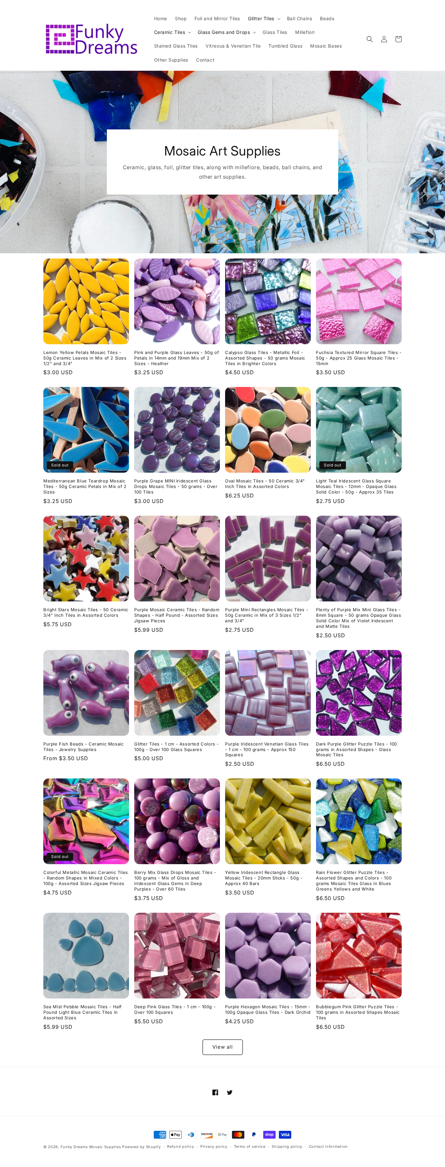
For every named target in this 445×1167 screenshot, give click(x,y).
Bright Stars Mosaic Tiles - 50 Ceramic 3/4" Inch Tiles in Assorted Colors (85, 612)
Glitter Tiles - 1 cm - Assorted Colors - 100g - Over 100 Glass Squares (176, 746)
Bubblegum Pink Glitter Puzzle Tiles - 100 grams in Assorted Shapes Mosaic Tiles (358, 1012)
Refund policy (180, 1146)
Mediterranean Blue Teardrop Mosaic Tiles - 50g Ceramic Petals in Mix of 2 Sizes (85, 486)
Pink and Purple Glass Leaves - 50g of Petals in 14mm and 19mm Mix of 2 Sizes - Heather (176, 358)
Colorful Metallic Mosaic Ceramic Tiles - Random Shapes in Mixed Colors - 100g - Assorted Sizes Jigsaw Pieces (85, 878)
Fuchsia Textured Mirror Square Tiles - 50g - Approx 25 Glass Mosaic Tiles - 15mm (359, 358)
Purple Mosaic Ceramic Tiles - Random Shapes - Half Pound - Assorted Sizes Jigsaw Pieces (177, 615)
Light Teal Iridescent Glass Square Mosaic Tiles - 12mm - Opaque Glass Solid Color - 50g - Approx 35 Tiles (356, 486)
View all (222, 1047)
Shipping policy (287, 1146)
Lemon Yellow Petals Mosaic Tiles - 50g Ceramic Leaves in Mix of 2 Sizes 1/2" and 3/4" (85, 358)
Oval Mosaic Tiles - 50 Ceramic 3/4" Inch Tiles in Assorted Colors (265, 483)
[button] (263, 18)
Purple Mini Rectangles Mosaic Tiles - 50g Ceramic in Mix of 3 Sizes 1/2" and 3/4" (266, 615)
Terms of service (250, 1146)
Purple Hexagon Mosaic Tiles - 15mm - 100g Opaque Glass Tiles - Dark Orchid (267, 1009)
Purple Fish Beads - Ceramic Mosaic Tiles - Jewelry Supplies (83, 746)
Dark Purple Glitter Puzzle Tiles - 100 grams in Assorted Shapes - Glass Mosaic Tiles (356, 749)
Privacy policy (213, 1146)
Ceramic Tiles (169, 32)
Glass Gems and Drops (224, 32)
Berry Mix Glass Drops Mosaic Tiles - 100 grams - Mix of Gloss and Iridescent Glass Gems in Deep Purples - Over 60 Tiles (175, 881)
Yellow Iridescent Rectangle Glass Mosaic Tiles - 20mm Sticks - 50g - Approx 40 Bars (263, 878)
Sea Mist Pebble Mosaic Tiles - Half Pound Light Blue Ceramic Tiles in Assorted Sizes (82, 1012)
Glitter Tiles (261, 18)
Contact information (328, 1146)
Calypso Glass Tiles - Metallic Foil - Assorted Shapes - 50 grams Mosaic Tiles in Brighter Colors (265, 358)
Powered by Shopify (141, 1147)
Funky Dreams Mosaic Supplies (91, 1147)
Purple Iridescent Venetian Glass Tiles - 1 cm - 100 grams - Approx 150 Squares (267, 749)
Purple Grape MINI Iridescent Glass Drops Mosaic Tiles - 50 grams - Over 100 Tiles (176, 486)
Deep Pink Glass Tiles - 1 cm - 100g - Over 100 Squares (175, 1009)
